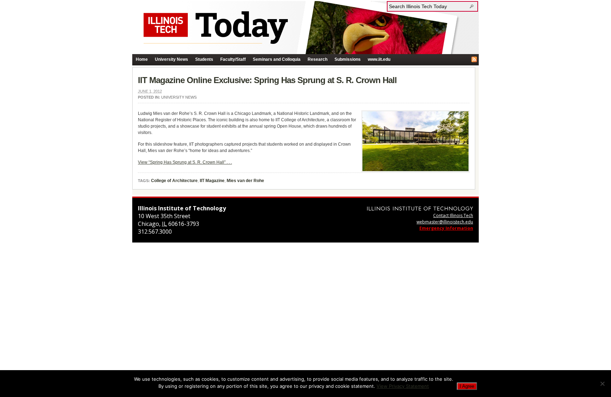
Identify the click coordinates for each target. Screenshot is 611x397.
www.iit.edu (379, 59)
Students (204, 59)
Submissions (347, 59)
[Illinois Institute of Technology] (420, 208)
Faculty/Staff (233, 59)
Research (317, 59)
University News (171, 59)
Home (142, 59)
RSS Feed (474, 59)
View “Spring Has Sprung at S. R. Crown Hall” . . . (185, 162)
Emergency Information (446, 228)
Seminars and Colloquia (277, 59)
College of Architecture (174, 180)
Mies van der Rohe (245, 180)
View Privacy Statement (403, 386)
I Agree (467, 386)
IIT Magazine (212, 180)
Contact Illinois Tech (453, 215)
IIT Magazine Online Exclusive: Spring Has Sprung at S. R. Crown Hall (267, 80)
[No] (602, 383)
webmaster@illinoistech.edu (445, 222)
